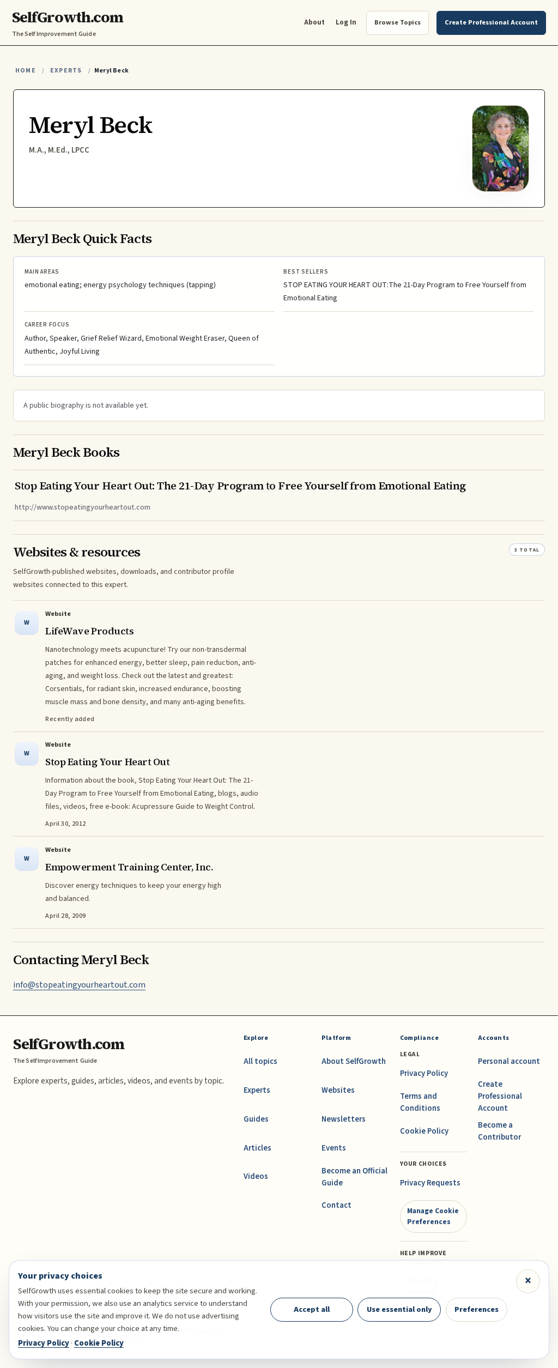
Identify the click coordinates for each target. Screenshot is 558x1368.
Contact (336, 1205)
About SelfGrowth (354, 1061)
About (314, 22)
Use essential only (399, 1309)
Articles (257, 1148)
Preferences (476, 1309)
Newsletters (344, 1119)
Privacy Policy (424, 1073)
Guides (256, 1119)
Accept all (312, 1309)
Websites (338, 1090)
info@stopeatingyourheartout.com (79, 985)
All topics (260, 1061)
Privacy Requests (430, 1183)
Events (334, 1148)
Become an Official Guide (354, 1177)
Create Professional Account (500, 1096)
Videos (256, 1176)
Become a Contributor (499, 1131)
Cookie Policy (424, 1131)
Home (25, 70)
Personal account (509, 1061)
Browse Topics (397, 22)
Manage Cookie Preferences (433, 1216)
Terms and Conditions (420, 1102)
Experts (66, 70)
